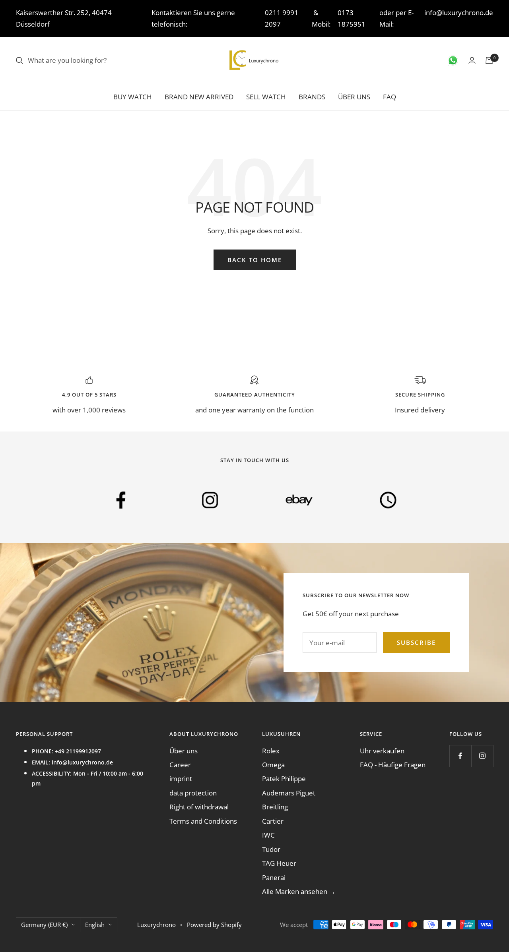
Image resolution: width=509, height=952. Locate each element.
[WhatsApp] (453, 60)
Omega (273, 764)
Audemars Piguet (288, 792)
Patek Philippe (284, 778)
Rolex (271, 750)
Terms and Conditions (203, 821)
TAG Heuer (279, 863)
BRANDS (312, 96)
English (95, 925)
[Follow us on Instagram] (482, 756)
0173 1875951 (351, 18)
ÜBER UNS (354, 96)
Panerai (274, 877)
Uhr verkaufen (382, 750)
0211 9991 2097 (281, 18)
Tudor (271, 849)
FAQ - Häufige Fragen (392, 764)
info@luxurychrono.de (458, 12)
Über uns (183, 750)
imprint (180, 778)
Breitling (275, 806)
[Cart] (489, 60)
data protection (193, 792)
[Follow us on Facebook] (460, 756)
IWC (268, 835)
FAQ (389, 96)
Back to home (254, 260)
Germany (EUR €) (44, 925)
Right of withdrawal (199, 806)
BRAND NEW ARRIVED (199, 96)
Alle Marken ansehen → (299, 891)
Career (180, 764)
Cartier (273, 821)
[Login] (472, 60)
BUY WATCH (132, 96)
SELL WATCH (266, 96)
